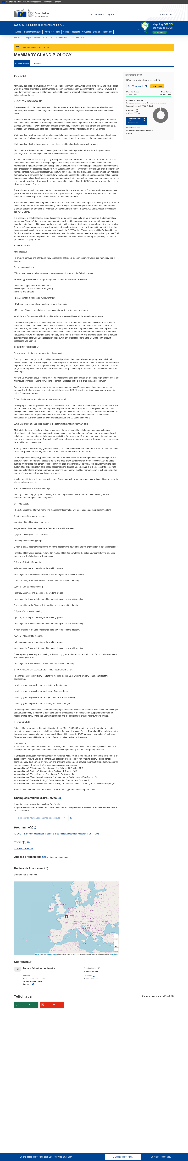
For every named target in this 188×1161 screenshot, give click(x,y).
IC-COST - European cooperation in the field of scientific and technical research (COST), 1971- (57, 834)
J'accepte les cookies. (123, 1157)
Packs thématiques (32, 32)
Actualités (86, 32)
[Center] (116, 946)
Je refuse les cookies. (161, 1157)
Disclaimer (115, 954)
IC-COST (50, 38)
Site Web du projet (137, 86)
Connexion (99, 14)
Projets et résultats (52, 32)
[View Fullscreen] (116, 936)
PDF (54, 1005)
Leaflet (37, 954)
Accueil (18, 32)
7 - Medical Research (23, 848)
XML (28, 1005)
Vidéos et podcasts (71, 32)
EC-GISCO (74, 954)
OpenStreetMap (53, 954)
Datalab (96, 32)
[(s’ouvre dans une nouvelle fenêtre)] (34, 13)
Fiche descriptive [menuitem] (22, 63)
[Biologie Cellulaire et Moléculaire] (66, 916)
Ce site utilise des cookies (32, 1157)
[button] (111, 14)
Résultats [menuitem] (37, 63)
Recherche (107, 32)
